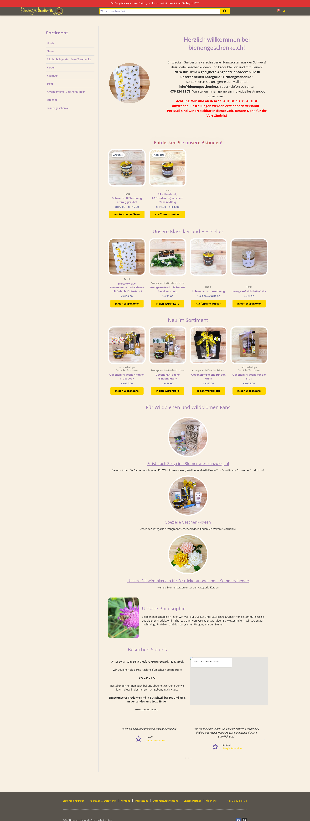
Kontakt (125, 800)
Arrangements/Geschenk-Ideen (66, 92)
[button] (111, 738)
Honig (50, 43)
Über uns (211, 800)
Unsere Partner (192, 800)
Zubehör (52, 100)
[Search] (225, 11)
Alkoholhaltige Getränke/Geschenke (69, 59)
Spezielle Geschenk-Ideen (188, 522)
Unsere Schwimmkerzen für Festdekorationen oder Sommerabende (188, 580)
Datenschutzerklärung (165, 800)
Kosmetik (52, 75)
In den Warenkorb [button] (127, 304)
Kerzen (51, 67)
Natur (50, 51)
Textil (50, 83)
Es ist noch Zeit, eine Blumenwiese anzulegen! (188, 463)
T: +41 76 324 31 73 (235, 800)
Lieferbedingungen (73, 800)
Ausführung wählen (127, 214)
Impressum (141, 800)
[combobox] (159, 11)
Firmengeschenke (58, 108)
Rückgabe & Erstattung (103, 800)
